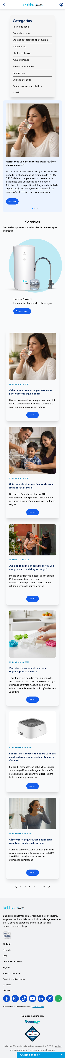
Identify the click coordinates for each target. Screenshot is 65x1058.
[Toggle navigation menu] (4, 5)
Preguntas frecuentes (12, 973)
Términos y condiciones (41, 1050)
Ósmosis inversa (21, 33)
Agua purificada (21, 60)
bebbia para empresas (12, 961)
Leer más (12, 201)
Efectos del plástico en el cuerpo (30, 40)
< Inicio (16, 92)
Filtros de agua (21, 26)
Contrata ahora (22, 311)
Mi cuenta (7, 950)
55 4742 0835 (38, 1006)
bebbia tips (19, 73)
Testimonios (19, 46)
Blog (5, 956)
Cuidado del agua (22, 79)
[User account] (61, 5)
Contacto (7, 985)
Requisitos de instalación (14, 979)
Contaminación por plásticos (27, 86)
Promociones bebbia (23, 66)
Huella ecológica (22, 53)
